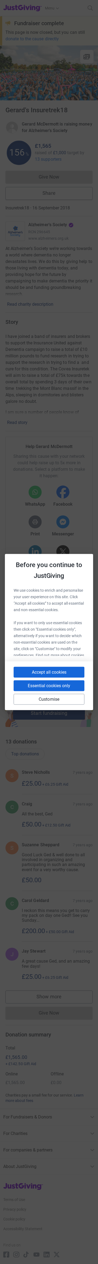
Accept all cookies (49, 672)
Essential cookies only (49, 685)
